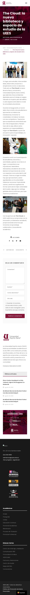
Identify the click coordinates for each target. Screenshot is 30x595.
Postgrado (6, 517)
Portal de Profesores (9, 534)
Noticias (6, 37)
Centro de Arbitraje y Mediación (13, 549)
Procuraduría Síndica (10, 554)
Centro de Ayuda (8, 563)
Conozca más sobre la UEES (12, 366)
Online (5, 520)
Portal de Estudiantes (10, 526)
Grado (5, 514)
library (7, 39)
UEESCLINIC (6, 557)
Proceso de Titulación (10, 531)
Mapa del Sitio (7, 566)
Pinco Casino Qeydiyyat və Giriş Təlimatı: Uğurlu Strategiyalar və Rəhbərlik (13, 382)
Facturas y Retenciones (10, 560)
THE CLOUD (13, 39)
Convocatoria (7, 569)
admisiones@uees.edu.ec (11, 457)
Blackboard (6, 529)
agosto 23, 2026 (9, 387)
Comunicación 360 (9, 552)
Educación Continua (9, 523)
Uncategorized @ (16, 37)
